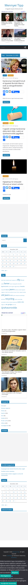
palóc (14, 295)
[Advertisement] (14, 218)
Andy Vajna (3, 280)
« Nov (2, 270)
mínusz (18, 292)
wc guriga (9, 304)
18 (17, 260)
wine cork (14, 304)
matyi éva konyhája (9, 292)
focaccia (10, 286)
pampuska (18, 295)
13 (24, 257)
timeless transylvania (13, 302)
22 (6, 263)
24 (13, 263)
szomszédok (3, 302)
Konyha (4, 75)
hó (4, 289)
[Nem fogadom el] (12, 576)
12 (21, 257)
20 (24, 260)
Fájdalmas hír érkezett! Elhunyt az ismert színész (13, 183)
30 (10, 266)
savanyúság (20, 299)
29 (6, 266)
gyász (13, 286)
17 (13, 260)
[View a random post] (25, 47)
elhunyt (22, 280)
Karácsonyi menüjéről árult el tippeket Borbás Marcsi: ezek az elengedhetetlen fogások (14, 84)
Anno (2, 405)
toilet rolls (21, 302)
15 (6, 260)
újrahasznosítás (9, 307)
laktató (20, 289)
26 (21, 263)
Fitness (3, 410)
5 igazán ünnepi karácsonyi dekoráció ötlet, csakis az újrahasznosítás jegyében (14, 131)
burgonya (13, 280)
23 (10, 263)
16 (10, 260)
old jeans (5, 295)
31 (13, 266)
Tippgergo (16, 78)
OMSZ (11, 295)
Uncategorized (4, 425)
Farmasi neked (5, 408)
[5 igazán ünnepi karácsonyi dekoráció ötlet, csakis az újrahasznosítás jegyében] (14, 113)
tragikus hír (3, 304)
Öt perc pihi (10, 75)
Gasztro (3, 413)
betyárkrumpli (8, 280)
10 (13, 257)
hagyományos (17, 286)
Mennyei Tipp (14, 5)
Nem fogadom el (5, 576)
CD (16, 280)
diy (18, 279)
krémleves (17, 289)
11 (17, 257)
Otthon (11, 123)
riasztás (15, 299)
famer (6, 283)
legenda (23, 289)
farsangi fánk (15, 283)
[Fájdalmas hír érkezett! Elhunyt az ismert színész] (14, 166)
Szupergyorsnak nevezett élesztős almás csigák (13, 469)
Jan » (6, 270)
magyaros (3, 292)
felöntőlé (19, 283)
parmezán (3, 299)
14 (2, 260)
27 (24, 263)
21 (2, 263)
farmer (11, 283)
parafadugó (22, 295)
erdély (2, 283)
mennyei (14, 292)
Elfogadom (15, 572)
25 (17, 263)
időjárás (7, 289)
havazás (22, 286)
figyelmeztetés (4, 286)
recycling (9, 298)
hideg (2, 289)
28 (2, 266)
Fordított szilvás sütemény (7, 471)
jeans (12, 289)
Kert (2, 415)
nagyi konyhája (23, 292)
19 (21, 260)
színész (7, 302)
